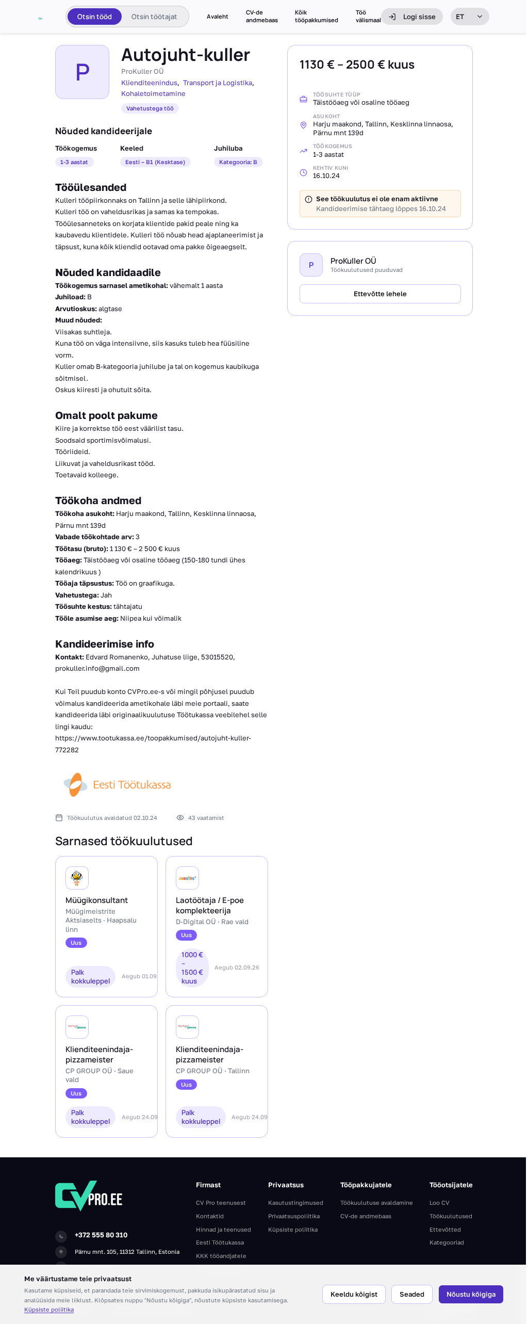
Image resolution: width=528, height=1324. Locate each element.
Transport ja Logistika (217, 82)
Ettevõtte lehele (380, 293)
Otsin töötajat (154, 16)
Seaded (412, 1294)
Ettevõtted (445, 1229)
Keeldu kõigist (354, 1294)
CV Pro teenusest (221, 1202)
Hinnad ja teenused (223, 1229)
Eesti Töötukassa (220, 1242)
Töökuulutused (451, 1216)
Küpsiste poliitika (49, 1309)
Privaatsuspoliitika (294, 1216)
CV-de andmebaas (262, 16)
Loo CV (440, 1202)
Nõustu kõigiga (471, 1294)
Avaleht (217, 16)
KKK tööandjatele (221, 1255)
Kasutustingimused (295, 1202)
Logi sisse (419, 16)
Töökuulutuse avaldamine (376, 1202)
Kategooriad (447, 1242)
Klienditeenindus (149, 82)
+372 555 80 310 (101, 1235)
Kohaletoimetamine (153, 93)
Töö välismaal (368, 16)
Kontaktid (210, 1216)
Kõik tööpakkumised (316, 16)
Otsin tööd (94, 16)
